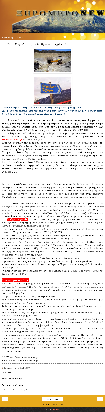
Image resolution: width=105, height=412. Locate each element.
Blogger (55, 409)
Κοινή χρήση (7, 372)
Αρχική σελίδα (52, 399)
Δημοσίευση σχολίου (13, 384)
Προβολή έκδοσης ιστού (53, 404)
